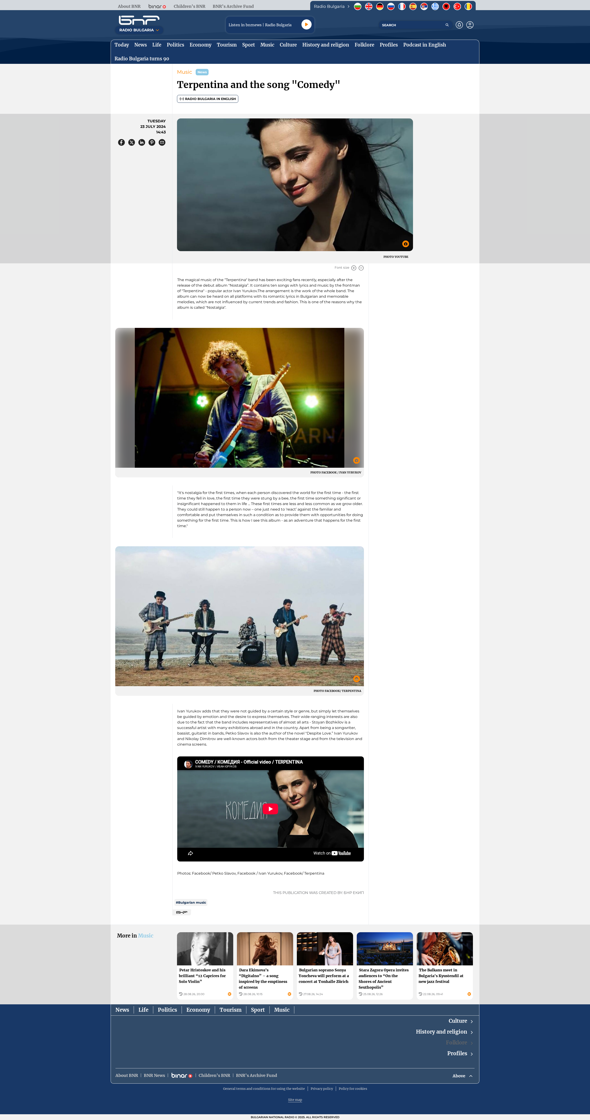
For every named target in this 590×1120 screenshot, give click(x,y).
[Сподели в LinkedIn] (141, 142)
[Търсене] (447, 25)
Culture (458, 1021)
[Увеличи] (354, 268)
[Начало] (139, 20)
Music (184, 72)
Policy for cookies (353, 1089)
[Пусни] (306, 24)
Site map (295, 1100)
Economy (198, 1010)
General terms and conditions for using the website (264, 1089)
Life (143, 1010)
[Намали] (361, 268)
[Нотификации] (459, 25)
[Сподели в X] (131, 142)
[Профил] (470, 25)
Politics (167, 1010)
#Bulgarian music (191, 902)
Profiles (457, 1053)
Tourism (231, 1010)
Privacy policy (322, 1089)
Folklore (456, 1042)
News (122, 1010)
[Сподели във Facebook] (121, 142)
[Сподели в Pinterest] (152, 142)
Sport (258, 1010)
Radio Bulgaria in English (210, 99)
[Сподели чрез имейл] (162, 142)
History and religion (441, 1032)
